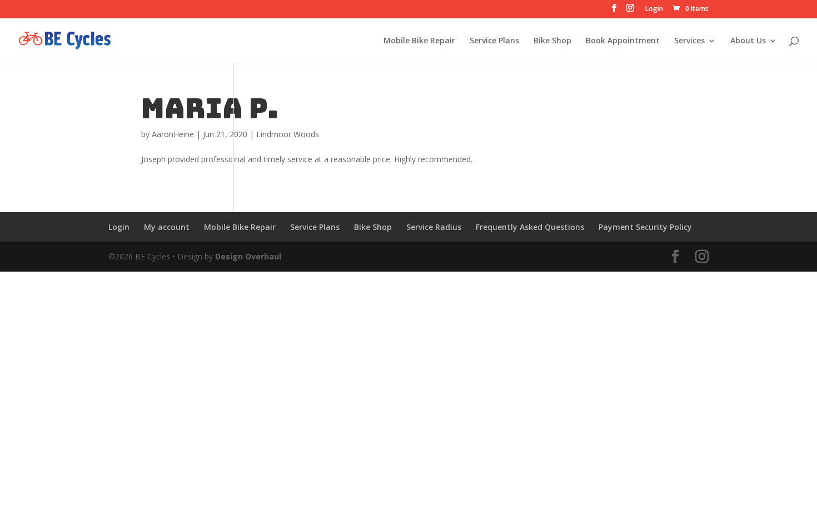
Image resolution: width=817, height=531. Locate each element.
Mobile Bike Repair (419, 41)
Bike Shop (552, 41)
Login (654, 9)
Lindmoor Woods (287, 134)
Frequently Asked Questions (530, 227)
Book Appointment (623, 41)
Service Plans (494, 41)
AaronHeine (173, 134)
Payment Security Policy (645, 227)
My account (167, 227)
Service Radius (433, 227)
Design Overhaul (248, 256)
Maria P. (209, 108)
